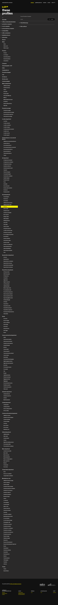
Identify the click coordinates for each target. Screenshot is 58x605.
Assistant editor (6, 438)
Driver (5, 471)
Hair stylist (5, 91)
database (32, 2)
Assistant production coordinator (9, 488)
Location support (6, 135)
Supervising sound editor (8, 250)
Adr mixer (5, 206)
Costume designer (6, 81)
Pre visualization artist (7, 289)
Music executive (6, 454)
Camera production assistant (9, 353)
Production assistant (7, 526)
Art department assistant (8, 160)
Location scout (6, 131)
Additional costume (7, 415)
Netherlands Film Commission (7, 2)
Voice (4, 252)
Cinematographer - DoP (7, 65)
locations (44, 2)
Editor (3, 68)
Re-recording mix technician (9, 234)
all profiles (4, 19)
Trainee (5, 155)
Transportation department (8, 469)
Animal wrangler (6, 484)
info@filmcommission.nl (21, 593)
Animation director (7, 393)
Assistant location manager (8, 486)
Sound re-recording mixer (8, 244)
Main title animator (7, 399)
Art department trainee (7, 164)
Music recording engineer (8, 458)
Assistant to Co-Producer (8, 490)
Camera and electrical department (9, 335)
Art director (4, 76)
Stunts (3, 316)
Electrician (5, 365)
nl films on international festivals (8, 21)
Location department (6, 119)
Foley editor (6, 224)
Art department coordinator (8, 162)
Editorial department (6, 432)
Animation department (7, 391)
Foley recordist (6, 226)
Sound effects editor (7, 240)
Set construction (7, 185)
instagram (54, 592)
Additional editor (6, 434)
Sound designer (6, 196)
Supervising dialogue (7, 248)
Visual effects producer (8, 307)
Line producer (6, 60)
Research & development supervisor (10, 544)
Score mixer (6, 466)
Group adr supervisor (7, 228)
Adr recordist (6, 208)
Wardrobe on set (6, 429)
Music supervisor (7, 460)
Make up (5, 97)
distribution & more (6, 35)
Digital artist (6, 279)
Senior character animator (8, 293)
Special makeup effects (8, 103)
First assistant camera (7, 367)
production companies (7, 24)
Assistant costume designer (8, 417)
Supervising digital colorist (8, 297)
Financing (5, 512)
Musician (5, 462)
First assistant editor (7, 444)
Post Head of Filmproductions (9, 311)
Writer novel (6, 45)
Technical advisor (7, 558)
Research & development (8, 542)
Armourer (5, 257)
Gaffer (5, 337)
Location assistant (7, 123)
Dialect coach (6, 506)
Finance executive (7, 508)
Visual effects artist (7, 305)
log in (31, 592)
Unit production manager (8, 116)
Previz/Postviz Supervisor (8, 291)
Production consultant (7, 530)
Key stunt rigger (6, 320)
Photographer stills (7, 522)
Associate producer (7, 56)
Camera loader (6, 349)
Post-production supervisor (8, 114)
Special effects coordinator (8, 261)
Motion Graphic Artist (7, 287)
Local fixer (5, 121)
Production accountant (8, 524)
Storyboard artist (7, 191)
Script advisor (6, 548)
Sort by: (49, 19)
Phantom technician (7, 377)
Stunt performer (6, 328)
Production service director (8, 532)
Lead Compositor (7, 283)
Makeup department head (8, 99)
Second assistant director (8, 149)
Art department (5, 158)
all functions (4, 37)
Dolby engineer (6, 218)
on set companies (6, 26)
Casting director (5, 70)
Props (5, 181)
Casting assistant (7, 406)
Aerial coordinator (7, 482)
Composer (4, 63)
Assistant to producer (7, 494)
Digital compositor (7, 281)
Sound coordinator (7, 238)
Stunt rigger (6, 330)
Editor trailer (6, 436)
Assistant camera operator (8, 343)
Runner (5, 546)
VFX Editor (5, 301)
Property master (6, 179)
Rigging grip (6, 381)
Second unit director (7, 151)
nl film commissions (6, 33)
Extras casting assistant (8, 408)
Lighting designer (7, 285)
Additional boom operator (8, 202)
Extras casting (6, 410)
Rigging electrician (7, 379)
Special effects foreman (8, 263)
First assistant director (8, 145)
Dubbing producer (7, 220)
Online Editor (6, 313)
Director (4, 39)
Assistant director (7, 143)
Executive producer (7, 58)
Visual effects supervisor (8, 309)
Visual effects (6, 303)
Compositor (6, 277)
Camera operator (6, 351)
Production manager (6, 108)
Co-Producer (6, 54)
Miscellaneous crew (6, 478)
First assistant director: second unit (10, 147)
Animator (5, 397)
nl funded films (5, 30)
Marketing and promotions (8, 516)
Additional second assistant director (10, 141)
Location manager (7, 127)
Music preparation (7, 456)
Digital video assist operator (8, 363)
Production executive (7, 534)
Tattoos (5, 89)
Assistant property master (8, 168)
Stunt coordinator (7, 322)
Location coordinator (7, 125)
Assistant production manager (9, 112)
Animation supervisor (7, 395)
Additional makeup (7, 85)
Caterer (5, 498)
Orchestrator (6, 464)
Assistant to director (7, 492)
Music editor (6, 452)
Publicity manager (7, 538)
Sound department (6, 194)
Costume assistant (7, 419)
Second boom (6, 236)
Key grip (5, 373)
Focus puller (6, 369)
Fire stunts (5, 318)
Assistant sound (6, 210)
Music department (6, 448)
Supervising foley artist (8, 246)
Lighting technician (7, 375)
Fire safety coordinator (8, 514)
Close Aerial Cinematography (9, 359)
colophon (3, 594)
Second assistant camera (8, 383)
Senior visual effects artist (8, 295)
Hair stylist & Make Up (7, 95)
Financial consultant (7, 510)
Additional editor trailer (7, 204)
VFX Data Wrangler (7, 299)
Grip (4, 371)
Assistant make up (7, 87)
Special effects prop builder (8, 265)
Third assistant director (8, 153)
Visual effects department (7, 269)
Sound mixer (6, 198)
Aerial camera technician (8, 341)
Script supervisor (7, 554)
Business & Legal (7, 496)
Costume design (6, 421)
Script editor (6, 552)
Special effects (6, 259)
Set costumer (6, 427)
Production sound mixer (8, 232)
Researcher (6, 540)
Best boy (5, 347)
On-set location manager (8, 520)
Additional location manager (8, 480)
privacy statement (4, 593)
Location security (7, 133)
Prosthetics (6, 101)
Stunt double (6, 324)
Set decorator (5, 79)
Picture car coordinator (8, 473)
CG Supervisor (6, 275)
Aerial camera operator (7, 339)
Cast (3, 74)
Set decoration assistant (8, 187)
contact (48, 2)
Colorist (5, 440)
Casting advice (6, 404)
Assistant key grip (7, 345)
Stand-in (5, 556)
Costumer (5, 423)
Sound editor (6, 200)
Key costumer (6, 425)
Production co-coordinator (8, 528)
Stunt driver (6, 326)
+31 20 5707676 (20, 592)
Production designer (6, 72)
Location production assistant (9, 129)
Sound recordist (6, 242)
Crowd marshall (6, 504)
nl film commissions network (15, 583)
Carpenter (5, 170)
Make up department (6, 83)
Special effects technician (8, 267)
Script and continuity (7, 550)
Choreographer (6, 502)
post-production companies (8, 28)
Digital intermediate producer (9, 442)
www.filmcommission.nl (21, 594)
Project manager (6, 536)
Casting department (6, 402)
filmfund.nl (3, 592)
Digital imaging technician (8, 361)
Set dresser (6, 189)
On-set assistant (6, 518)
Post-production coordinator (9, 446)
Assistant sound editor (7, 212)
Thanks (3, 566)
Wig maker (5, 105)
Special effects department (8, 255)
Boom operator (6, 214)
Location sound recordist (8, 230)
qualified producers (38, 2)
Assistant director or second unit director (9, 138)
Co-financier (6, 500)
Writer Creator (6, 47)
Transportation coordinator (8, 475)
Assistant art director (7, 166)
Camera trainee (6, 355)
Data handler (6, 357)
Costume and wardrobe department (9, 413)
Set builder (5, 183)
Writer (3, 41)
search (53, 2)
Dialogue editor (6, 216)
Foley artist (6, 222)
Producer (4, 50)
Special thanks (6, 570)
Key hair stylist (6, 93)
